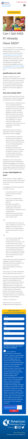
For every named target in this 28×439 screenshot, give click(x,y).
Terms (15, 432)
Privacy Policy (21, 432)
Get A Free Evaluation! (14, 12)
